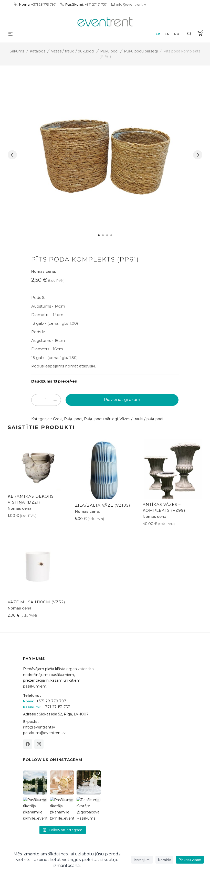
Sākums (17, 51)
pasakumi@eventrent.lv (44, 733)
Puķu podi (109, 51)
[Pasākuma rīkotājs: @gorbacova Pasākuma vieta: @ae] (89, 809)
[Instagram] (39, 744)
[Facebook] (27, 744)
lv (158, 34)
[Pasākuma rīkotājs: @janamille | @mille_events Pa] (35, 782)
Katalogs (37, 51)
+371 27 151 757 (56, 707)
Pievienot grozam (122, 399)
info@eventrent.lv (39, 727)
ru (176, 34)
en (167, 34)
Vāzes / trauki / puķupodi (72, 51)
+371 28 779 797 (51, 701)
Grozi (57, 419)
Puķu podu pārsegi (141, 51)
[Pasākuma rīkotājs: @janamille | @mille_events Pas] (35, 809)
